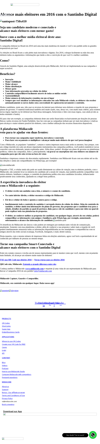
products (6, 318)
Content (6, 358)
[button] (46, 17)
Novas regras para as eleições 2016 (49, 260)
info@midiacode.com (43, 271)
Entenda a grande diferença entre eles (39, 264)
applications (8, 337)
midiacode (6, 382)
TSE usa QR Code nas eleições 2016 (16, 260)
